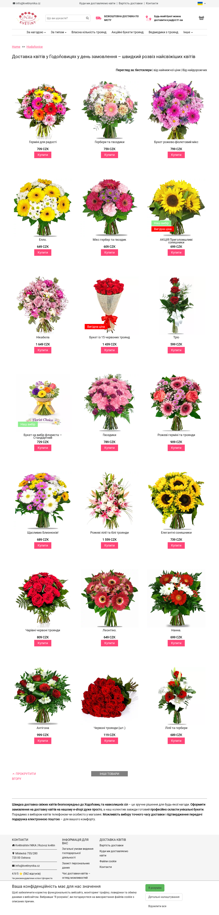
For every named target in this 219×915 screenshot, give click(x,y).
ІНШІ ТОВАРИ (109, 774)
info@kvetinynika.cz (27, 3)
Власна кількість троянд (89, 32)
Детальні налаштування (163, 897)
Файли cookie (108, 861)
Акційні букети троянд (128, 32)
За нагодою (35, 32)
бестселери (143, 70)
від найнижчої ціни (167, 70)
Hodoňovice (35, 46)
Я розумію (155, 887)
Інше (187, 32)
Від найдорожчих (194, 70)
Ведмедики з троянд (163, 32)
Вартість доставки (131, 3)
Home (16, 46)
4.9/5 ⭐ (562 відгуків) (26, 873)
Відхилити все (157, 906)
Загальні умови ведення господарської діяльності (77, 853)
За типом (58, 32)
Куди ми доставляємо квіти (97, 3)
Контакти (152, 3)
